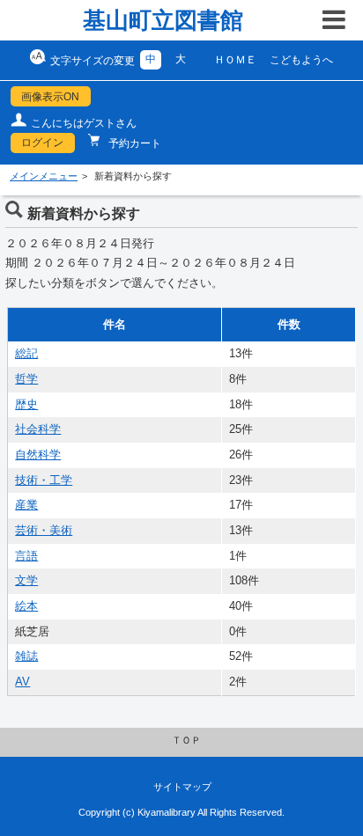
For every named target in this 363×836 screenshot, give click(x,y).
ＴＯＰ (186, 740)
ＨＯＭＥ (235, 60)
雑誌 (26, 656)
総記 (26, 354)
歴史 (26, 405)
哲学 (26, 379)
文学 (26, 581)
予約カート (133, 143)
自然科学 (38, 455)
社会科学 (38, 429)
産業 (26, 505)
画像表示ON (50, 97)
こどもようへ (301, 60)
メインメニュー (44, 176)
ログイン (42, 142)
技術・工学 (43, 480)
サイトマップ (182, 786)
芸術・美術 (43, 530)
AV (22, 682)
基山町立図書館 (163, 20)
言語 (26, 556)
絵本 (26, 606)
